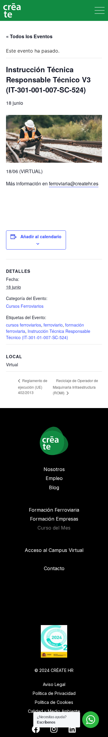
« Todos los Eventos (29, 36)
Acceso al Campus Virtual (54, 550)
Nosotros (54, 469)
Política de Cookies (54, 702)
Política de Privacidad (54, 693)
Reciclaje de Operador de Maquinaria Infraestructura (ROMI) (75, 387)
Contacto (54, 568)
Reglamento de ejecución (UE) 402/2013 (32, 386)
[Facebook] (35, 729)
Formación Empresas (54, 519)
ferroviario (53, 325)
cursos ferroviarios (23, 325)
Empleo (54, 478)
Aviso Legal (54, 684)
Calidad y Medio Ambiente (54, 711)
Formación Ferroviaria (54, 510)
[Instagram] (54, 729)
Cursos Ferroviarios (25, 306)
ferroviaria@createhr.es (73, 183)
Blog (54, 487)
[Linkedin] (72, 729)
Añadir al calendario (41, 236)
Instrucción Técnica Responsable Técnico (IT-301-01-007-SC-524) (48, 334)
